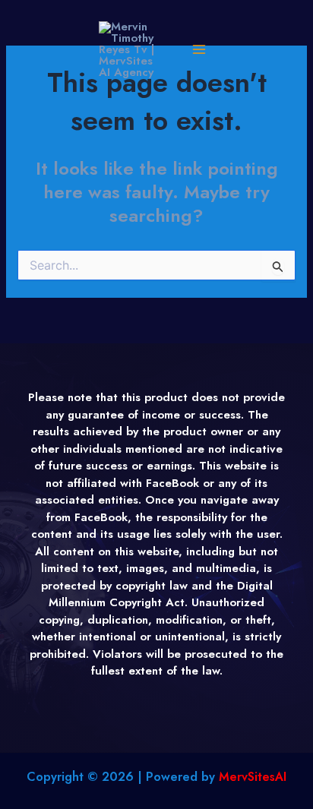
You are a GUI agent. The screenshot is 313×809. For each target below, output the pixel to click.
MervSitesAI (252, 776)
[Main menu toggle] (198, 49)
